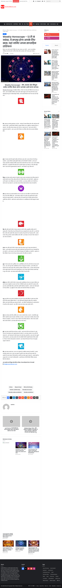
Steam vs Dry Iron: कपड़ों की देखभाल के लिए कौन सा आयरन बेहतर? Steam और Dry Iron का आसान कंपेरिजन (55, 64)
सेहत (25, 24)
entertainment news (46, 572)
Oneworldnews (51, 578)
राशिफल (31, 24)
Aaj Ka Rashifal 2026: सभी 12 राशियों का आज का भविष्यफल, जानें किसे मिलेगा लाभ (8, 549)
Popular (47, 45)
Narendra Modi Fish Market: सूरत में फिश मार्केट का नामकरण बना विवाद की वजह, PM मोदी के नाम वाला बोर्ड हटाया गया (55, 87)
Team (50, 585)
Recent (56, 45)
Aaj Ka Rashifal (52, 568)
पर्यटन (34, 24)
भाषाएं (57, 24)
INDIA (44, 576)
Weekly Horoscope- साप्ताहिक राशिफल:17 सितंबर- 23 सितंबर (20, 549)
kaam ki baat (18, 387)
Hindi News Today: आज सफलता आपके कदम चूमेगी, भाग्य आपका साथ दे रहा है (21, 451)
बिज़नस (27, 24)
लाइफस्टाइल (37, 24)
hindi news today (46, 574)
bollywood (44, 570)
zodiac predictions (29, 392)
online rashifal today (15, 389)
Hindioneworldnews (53, 574)
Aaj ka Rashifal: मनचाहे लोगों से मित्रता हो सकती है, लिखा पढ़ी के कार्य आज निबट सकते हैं (8, 535)
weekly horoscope (27, 389)
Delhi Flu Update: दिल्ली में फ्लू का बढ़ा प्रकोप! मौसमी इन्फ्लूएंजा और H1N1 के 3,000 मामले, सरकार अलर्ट (55, 75)
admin (6, 53)
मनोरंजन (20, 24)
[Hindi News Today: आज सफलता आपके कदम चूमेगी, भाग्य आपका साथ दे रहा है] (21, 445)
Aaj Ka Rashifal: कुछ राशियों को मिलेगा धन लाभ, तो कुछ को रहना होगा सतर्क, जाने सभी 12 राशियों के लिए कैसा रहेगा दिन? (33, 550)
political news (57, 578)
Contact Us (59, 585)
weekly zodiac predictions (15, 392)
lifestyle (57, 576)
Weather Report (45, 580)
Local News (45, 578)
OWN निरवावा (15, 24)
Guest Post (42, 585)
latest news (52, 576)
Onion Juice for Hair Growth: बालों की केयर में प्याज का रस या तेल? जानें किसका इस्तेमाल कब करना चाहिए (55, 53)
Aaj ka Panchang (46, 568)
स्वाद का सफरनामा (53, 24)
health (52, 572)
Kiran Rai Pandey (28, 387)
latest (47, 576)
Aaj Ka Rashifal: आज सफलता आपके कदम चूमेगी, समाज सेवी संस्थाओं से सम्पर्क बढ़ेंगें (33, 451)
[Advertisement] (42, 12)
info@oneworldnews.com (10, 364)
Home (5, 30)
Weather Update (52, 580)
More (48, 24)
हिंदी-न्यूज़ (58, 580)
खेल (22, 24)
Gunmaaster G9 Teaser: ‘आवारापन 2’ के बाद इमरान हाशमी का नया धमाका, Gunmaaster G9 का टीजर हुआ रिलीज (55, 99)
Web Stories (43, 24)
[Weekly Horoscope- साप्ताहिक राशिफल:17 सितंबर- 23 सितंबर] (21, 543)
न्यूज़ (4, 24)
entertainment (50, 570)
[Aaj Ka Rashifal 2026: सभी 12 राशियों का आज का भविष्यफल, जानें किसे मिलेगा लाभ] (8, 543)
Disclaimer (54, 585)
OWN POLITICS (9, 24)
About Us (46, 585)
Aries (11, 387)
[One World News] (8, 6)
